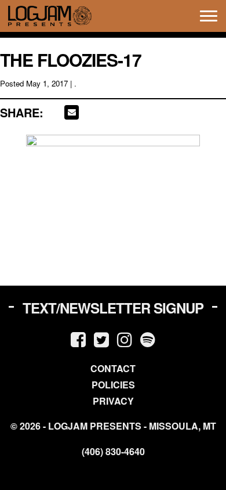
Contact (113, 368)
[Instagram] (124, 339)
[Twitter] (101, 339)
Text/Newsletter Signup (113, 308)
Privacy (113, 401)
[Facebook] (78, 339)
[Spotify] (147, 339)
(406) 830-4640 (113, 451)
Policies (113, 384)
